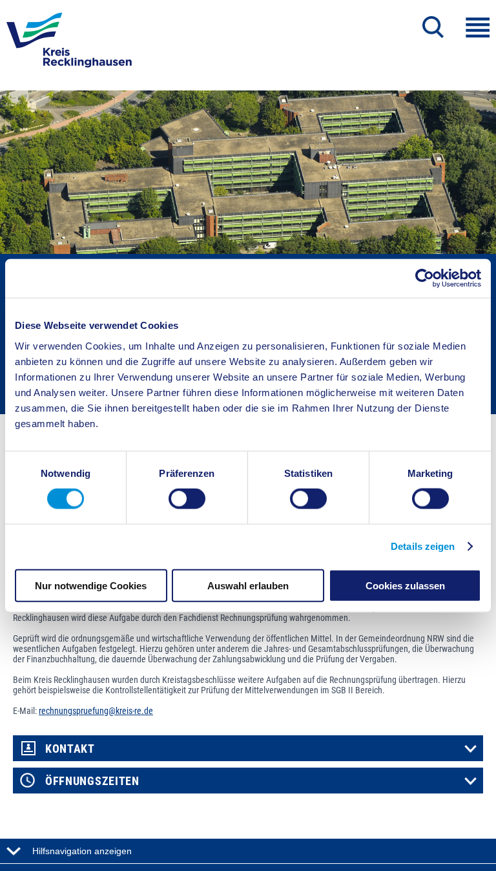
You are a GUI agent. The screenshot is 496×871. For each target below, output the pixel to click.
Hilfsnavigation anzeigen (82, 851)
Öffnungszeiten (92, 781)
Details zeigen (423, 546)
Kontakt (70, 748)
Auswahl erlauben (248, 585)
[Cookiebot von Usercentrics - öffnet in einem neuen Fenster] (424, 278)
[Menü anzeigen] (478, 27)
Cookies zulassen (405, 585)
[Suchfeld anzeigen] (433, 27)
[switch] (187, 498)
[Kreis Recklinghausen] (69, 44)
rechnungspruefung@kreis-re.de (96, 711)
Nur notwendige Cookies (91, 585)
